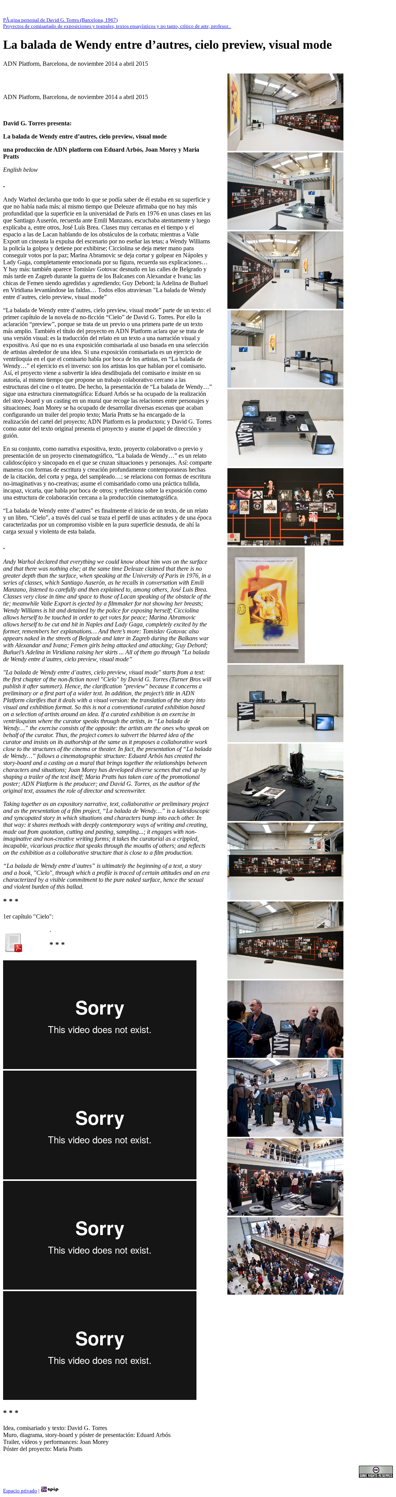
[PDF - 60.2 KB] (13, 950)
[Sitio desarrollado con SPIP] (50, 1491)
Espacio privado (20, 1491)
